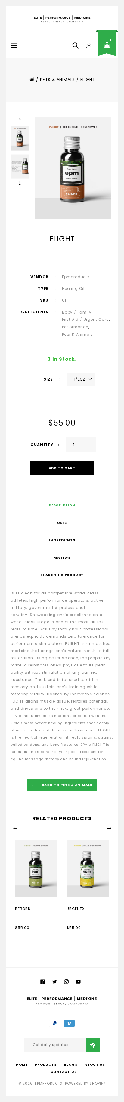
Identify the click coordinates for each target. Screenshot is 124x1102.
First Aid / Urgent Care (85, 319)
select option (28, 908)
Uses (62, 522)
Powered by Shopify (85, 1083)
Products (45, 1064)
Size (49, 379)
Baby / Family (76, 312)
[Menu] (14, 45)
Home (32, 79)
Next (20, 183)
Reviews (62, 557)
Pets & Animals (77, 334)
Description (62, 505)
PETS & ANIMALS (57, 80)
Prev (20, 120)
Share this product (62, 574)
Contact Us (64, 1071)
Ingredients (62, 540)
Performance (75, 326)
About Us (95, 1064)
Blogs (70, 1064)
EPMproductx (49, 1083)
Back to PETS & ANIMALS (66, 784)
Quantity (41, 444)
